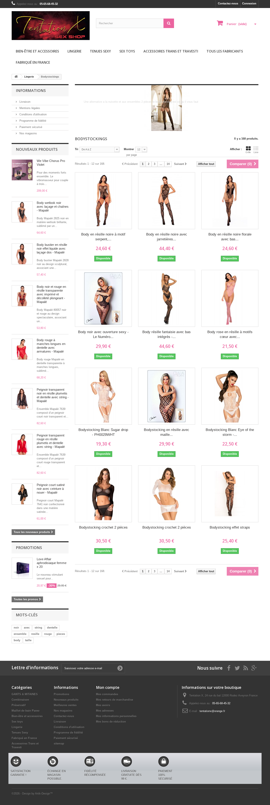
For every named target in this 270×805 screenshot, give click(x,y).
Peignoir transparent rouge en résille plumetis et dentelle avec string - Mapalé (51, 440)
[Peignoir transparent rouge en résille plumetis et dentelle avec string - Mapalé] (22, 444)
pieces (61, 633)
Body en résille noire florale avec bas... (229, 236)
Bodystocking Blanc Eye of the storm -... (230, 432)
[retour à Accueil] (16, 76)
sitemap (59, 743)
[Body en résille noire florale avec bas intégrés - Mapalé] (230, 200)
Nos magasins (28, 133)
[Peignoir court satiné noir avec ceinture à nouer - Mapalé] (22, 494)
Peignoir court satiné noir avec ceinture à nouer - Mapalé (51, 488)
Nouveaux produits (37, 149)
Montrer (129, 149)
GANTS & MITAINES (25, 694)
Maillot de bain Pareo (25, 710)
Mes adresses (105, 710)
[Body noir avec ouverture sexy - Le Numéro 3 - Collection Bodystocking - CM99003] (103, 298)
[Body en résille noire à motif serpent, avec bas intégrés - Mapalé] (103, 200)
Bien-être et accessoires (37, 51)
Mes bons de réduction (111, 721)
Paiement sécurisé (30, 127)
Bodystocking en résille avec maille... (166, 432)
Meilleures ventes (65, 705)
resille (35, 633)
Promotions (29, 547)
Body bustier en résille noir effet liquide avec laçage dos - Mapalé (52, 248)
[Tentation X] (51, 25)
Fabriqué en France (33, 62)
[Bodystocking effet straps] (230, 493)
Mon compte (107, 687)
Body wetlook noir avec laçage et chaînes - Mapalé (53, 206)
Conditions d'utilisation (33, 114)
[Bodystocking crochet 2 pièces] (103, 493)
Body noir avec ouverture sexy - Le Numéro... (103, 334)
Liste (256, 152)
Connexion (249, 3)
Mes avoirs (103, 705)
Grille (248, 152)
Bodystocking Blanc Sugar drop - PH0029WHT (103, 432)
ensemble (20, 633)
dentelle (52, 627)
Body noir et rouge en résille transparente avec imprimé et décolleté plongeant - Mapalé (51, 294)
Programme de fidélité (32, 120)
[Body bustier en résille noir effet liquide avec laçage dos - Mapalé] (22, 253)
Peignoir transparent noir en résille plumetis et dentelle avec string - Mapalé (53, 395)
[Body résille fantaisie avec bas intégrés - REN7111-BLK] (166, 298)
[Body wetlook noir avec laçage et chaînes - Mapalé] (22, 211)
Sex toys (127, 51)
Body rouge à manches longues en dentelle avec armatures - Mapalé (51, 345)
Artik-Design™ (44, 793)
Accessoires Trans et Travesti (170, 51)
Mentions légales (29, 108)
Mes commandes (107, 694)
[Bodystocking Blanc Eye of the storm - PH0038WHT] (230, 396)
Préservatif (19, 705)
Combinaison (20, 699)
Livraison (24, 101)
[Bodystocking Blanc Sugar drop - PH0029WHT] (103, 396)
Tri (76, 149)
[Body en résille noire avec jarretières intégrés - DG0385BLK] (166, 200)
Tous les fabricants (225, 51)
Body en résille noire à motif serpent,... (103, 236)
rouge (48, 633)
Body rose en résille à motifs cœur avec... (229, 334)
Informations (31, 90)
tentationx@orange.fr (212, 711)
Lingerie (74, 51)
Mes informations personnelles (116, 716)
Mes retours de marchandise (114, 699)
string (38, 627)
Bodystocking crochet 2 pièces (103, 527)
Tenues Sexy (100, 51)
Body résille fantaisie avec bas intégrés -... (166, 334)
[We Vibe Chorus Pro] (22, 169)
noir (16, 627)
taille (28, 640)
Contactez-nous (228, 3)
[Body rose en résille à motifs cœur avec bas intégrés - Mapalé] (230, 298)
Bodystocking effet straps (230, 527)
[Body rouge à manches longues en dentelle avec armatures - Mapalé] (22, 349)
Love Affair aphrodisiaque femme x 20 (51, 562)
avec (27, 627)
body (17, 640)
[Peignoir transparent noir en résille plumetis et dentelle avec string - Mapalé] (22, 398)
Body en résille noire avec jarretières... (166, 236)
